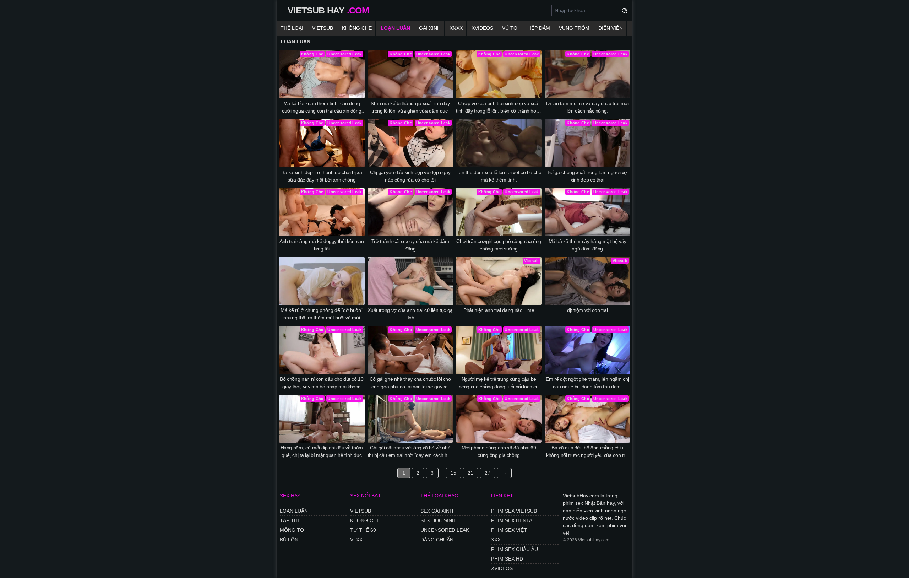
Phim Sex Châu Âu (514, 549)
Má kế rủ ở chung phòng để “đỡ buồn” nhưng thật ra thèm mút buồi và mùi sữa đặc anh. (322, 314)
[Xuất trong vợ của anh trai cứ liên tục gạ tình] (410, 281)
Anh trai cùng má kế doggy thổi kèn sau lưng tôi (321, 245)
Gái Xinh (430, 28)
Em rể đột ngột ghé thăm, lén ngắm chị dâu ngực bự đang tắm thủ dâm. (587, 382)
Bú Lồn (289, 539)
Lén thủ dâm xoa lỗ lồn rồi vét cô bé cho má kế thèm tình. (498, 176)
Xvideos (482, 28)
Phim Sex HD (507, 559)
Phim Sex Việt (509, 530)
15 (453, 473)
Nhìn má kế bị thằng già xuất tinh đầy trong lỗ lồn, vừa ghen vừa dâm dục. (410, 107)
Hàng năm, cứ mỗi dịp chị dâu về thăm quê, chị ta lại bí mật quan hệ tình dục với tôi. (322, 452)
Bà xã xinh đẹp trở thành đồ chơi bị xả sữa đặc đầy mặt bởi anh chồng (321, 176)
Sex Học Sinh (438, 520)
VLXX (356, 539)
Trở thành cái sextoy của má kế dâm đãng (410, 245)
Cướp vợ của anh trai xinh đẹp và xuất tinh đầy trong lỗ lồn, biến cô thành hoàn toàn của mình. (498, 108)
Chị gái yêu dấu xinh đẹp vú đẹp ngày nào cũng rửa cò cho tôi (410, 176)
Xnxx (456, 28)
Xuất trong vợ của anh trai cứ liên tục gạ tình (410, 313)
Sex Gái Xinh (436, 511)
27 (487, 473)
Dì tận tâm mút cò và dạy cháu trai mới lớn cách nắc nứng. (587, 107)
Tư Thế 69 (363, 530)
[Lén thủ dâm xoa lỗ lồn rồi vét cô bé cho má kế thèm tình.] (499, 143)
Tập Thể (290, 520)
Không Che (357, 28)
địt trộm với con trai (587, 310)
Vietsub (322, 28)
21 (470, 473)
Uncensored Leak (444, 530)
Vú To (509, 28)
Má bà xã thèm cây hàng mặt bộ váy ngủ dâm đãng (587, 245)
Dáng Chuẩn (436, 539)
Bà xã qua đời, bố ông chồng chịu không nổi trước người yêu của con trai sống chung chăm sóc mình (587, 452)
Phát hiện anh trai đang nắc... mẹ (498, 310)
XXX (496, 539)
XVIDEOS (502, 568)
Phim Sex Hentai (512, 520)
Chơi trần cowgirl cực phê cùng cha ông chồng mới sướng (498, 245)
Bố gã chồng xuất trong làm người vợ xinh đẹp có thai (587, 176)
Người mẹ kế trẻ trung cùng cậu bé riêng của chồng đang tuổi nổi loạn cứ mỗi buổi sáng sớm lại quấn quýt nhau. (498, 383)
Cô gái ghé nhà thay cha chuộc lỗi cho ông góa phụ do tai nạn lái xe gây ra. (410, 382)
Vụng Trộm (574, 28)
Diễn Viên (610, 28)
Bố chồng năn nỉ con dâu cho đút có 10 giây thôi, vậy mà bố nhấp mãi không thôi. (321, 383)
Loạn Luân (395, 28)
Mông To (292, 530)
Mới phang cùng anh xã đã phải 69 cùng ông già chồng (499, 451)
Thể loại (292, 28)
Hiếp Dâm (538, 28)
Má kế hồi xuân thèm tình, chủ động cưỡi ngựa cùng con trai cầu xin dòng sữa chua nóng (321, 108)
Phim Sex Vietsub (514, 511)
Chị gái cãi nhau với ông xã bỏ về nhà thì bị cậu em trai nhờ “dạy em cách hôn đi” (410, 452)
